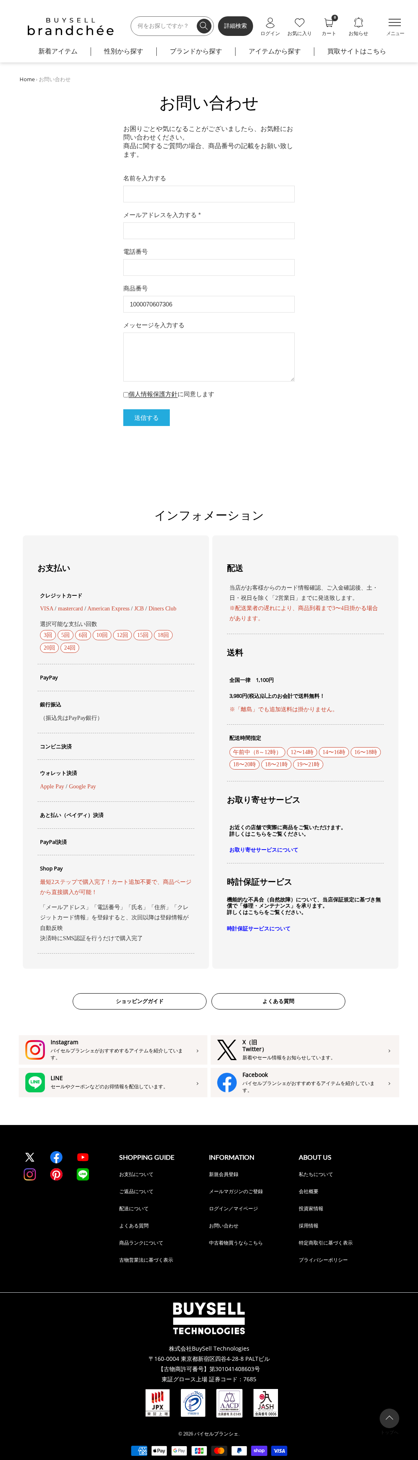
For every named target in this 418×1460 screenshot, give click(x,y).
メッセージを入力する (154, 325)
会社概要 (308, 1191)
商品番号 (135, 288)
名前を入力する (144, 178)
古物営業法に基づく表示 (146, 1260)
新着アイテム (58, 51)
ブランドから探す (196, 51)
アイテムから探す (275, 51)
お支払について (136, 1174)
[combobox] (172, 26)
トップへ (389, 1432)
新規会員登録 (223, 1174)
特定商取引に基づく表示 (326, 1243)
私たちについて (316, 1174)
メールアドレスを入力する (162, 214)
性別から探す (123, 51)
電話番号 (135, 251)
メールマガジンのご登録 (236, 1191)
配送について (134, 1208)
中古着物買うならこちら (236, 1243)
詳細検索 (235, 26)
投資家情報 (311, 1208)
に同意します (171, 394)
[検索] (204, 26)
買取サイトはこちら (356, 51)
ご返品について (136, 1191)
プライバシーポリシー (323, 1260)
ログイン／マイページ (233, 1208)
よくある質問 (278, 1001)
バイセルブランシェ (216, 1434)
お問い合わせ (223, 1226)
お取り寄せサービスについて (263, 850)
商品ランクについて (141, 1243)
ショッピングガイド (140, 1001)
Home (27, 79)
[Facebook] (56, 1157)
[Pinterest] (56, 1174)
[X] (30, 1157)
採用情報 (308, 1226)
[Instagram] (30, 1174)
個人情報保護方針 (153, 394)
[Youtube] (83, 1157)
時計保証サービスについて (259, 928)
